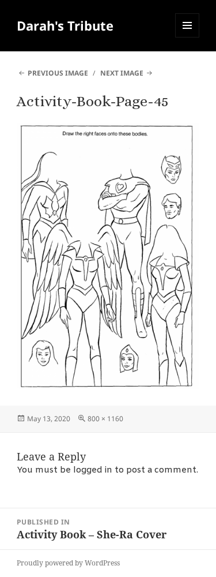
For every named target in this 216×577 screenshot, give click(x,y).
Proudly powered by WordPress (68, 563)
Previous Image (58, 73)
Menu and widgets (187, 37)
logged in (92, 470)
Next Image (121, 73)
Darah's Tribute (65, 25)
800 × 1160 (105, 419)
